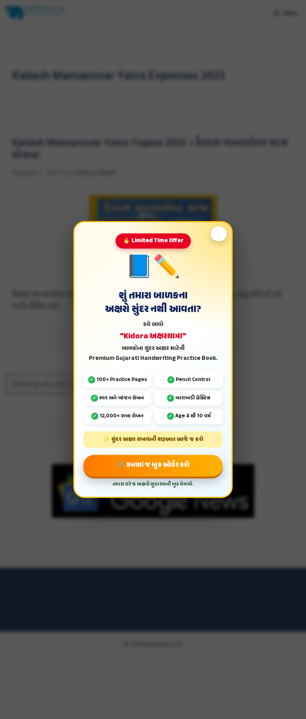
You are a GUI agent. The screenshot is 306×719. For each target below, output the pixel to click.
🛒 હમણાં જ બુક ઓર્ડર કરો (153, 465)
